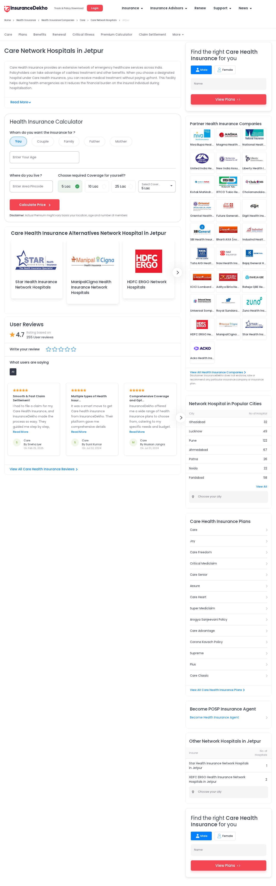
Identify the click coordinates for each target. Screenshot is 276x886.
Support (220, 8)
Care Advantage (202, 631)
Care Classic (199, 675)
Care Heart (198, 597)
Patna (193, 459)
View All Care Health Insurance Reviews (42, 469)
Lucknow (195, 431)
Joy (192, 541)
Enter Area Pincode (28, 186)
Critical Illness (83, 34)
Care (8, 34)
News (243, 8)
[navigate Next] (177, 272)
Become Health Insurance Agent (214, 717)
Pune (193, 440)
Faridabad (196, 477)
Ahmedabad (198, 450)
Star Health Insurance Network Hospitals (36, 284)
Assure (195, 586)
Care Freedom (201, 552)
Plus (193, 664)
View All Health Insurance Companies (216, 372)
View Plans (225, 99)
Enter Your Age (24, 157)
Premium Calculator (116, 34)
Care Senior (198, 574)
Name (198, 84)
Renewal (59, 34)
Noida (193, 468)
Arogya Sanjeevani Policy (208, 619)
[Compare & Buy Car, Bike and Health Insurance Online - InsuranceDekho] (25, 9)
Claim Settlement (152, 34)
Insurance (130, 8)
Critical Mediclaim (203, 563)
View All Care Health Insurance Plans (216, 690)
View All (261, 487)
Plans (23, 34)
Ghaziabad (197, 422)
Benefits (39, 34)
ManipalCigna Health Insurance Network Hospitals (91, 287)
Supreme (197, 653)
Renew (200, 8)
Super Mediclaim (202, 608)
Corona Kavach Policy (206, 642)
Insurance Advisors (166, 8)
